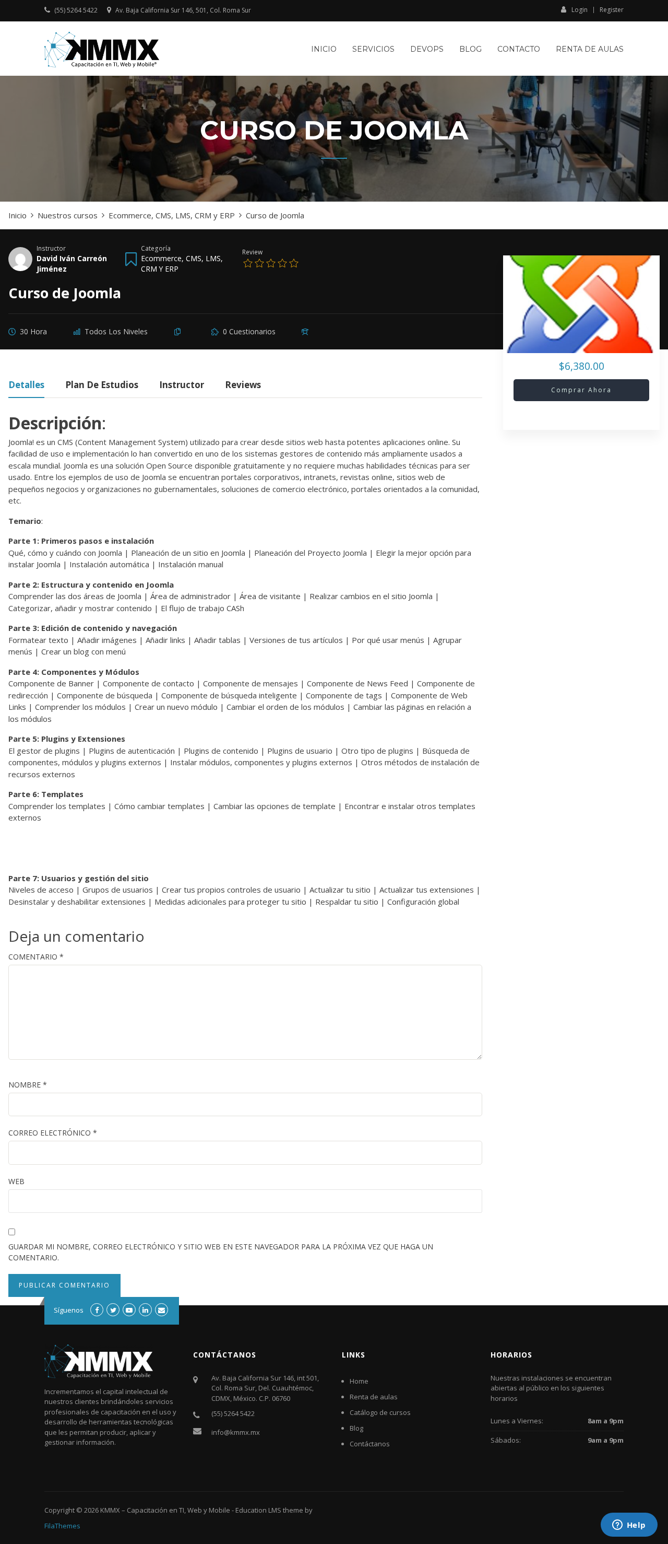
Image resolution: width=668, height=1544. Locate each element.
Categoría (156, 248)
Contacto (518, 49)
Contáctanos (370, 1443)
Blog (470, 49)
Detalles (26, 386)
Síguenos (69, 1310)
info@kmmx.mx (235, 1432)
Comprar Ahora (581, 389)
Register (612, 10)
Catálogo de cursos (380, 1412)
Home (359, 1381)
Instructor (51, 248)
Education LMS (258, 1510)
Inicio (324, 49)
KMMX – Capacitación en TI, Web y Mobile (165, 1510)
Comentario (36, 957)
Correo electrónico (52, 1133)
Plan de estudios (101, 386)
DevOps (427, 49)
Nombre (27, 1085)
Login (579, 9)
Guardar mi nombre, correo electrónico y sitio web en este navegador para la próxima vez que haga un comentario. (220, 1252)
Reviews (243, 386)
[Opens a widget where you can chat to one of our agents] (629, 1526)
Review (252, 252)
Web (16, 1181)
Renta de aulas (590, 49)
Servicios (373, 49)
